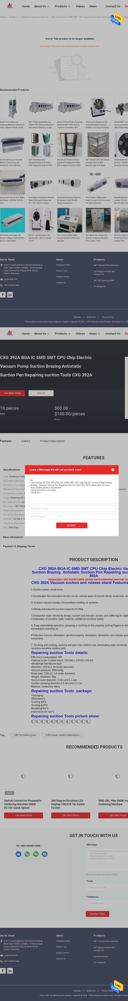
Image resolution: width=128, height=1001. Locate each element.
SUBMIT (71, 525)
